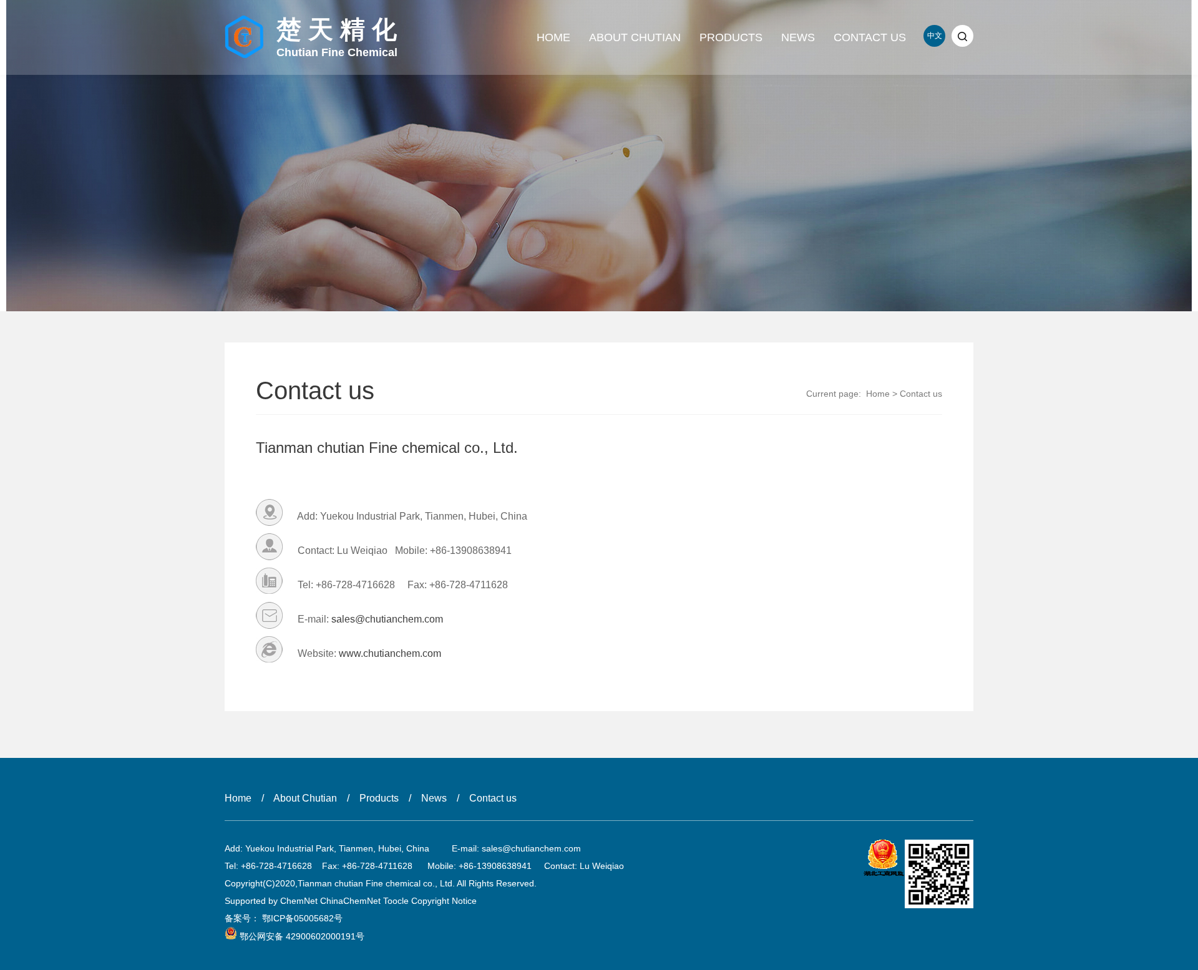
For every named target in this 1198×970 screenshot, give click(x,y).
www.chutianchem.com (390, 653)
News (798, 37)
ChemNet (299, 901)
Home (553, 37)
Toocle (396, 901)
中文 (934, 35)
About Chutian (635, 37)
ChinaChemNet (350, 901)
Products (730, 37)
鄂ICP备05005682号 (302, 918)
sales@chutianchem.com (387, 619)
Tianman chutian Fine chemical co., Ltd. (387, 447)
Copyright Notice (444, 901)
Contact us (870, 37)
